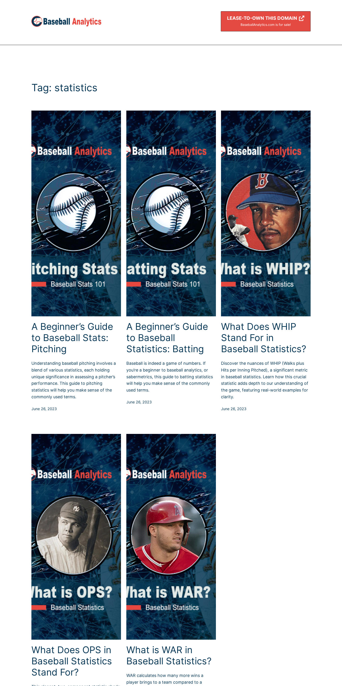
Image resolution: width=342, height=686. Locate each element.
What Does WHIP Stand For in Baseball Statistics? (263, 338)
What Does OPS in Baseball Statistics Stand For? (71, 661)
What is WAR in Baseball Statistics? (168, 655)
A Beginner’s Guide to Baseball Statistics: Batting (167, 338)
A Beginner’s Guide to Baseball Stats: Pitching (72, 338)
